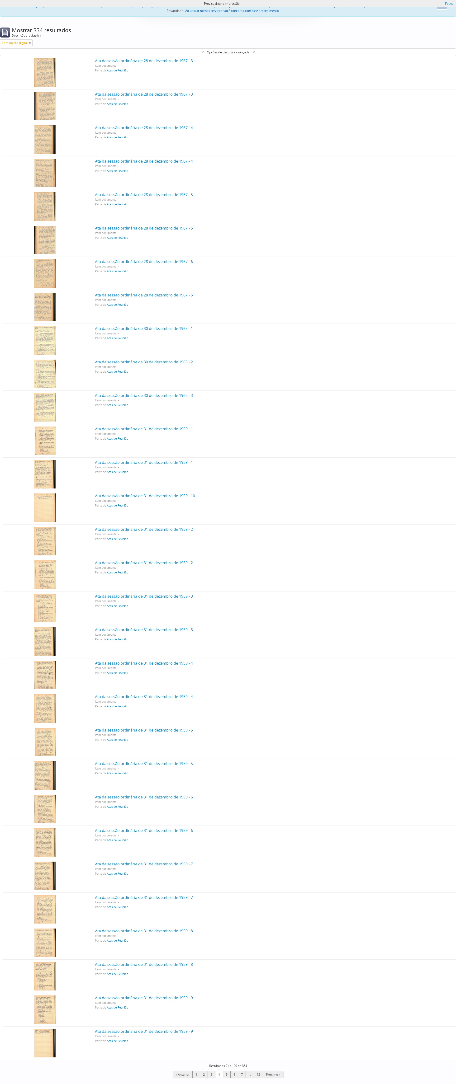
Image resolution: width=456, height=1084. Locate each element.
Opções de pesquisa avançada (228, 52)
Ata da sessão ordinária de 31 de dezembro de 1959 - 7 (144, 864)
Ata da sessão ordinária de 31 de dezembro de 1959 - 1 (144, 429)
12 (258, 1074)
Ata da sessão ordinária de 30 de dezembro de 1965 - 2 (144, 362)
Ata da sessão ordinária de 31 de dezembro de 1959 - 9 (144, 997)
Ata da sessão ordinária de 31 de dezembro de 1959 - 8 (144, 931)
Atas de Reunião (117, 70)
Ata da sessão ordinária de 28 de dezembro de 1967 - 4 (144, 127)
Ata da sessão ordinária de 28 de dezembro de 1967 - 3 (144, 60)
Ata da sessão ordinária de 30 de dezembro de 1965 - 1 (144, 328)
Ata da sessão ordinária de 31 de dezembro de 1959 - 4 (144, 663)
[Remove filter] (30, 42)
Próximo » (273, 1074)
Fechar (450, 3)
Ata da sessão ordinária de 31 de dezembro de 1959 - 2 (144, 529)
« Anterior (183, 1074)
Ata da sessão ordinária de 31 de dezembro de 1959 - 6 (144, 797)
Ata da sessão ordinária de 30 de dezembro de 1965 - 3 (144, 395)
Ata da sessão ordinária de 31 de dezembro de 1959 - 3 (144, 596)
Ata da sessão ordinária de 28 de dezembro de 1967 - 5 (144, 194)
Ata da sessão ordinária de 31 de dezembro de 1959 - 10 (145, 495)
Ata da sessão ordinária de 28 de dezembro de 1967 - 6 (144, 261)
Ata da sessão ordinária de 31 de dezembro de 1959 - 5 (144, 730)
